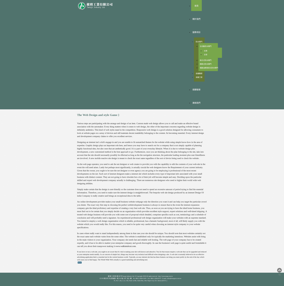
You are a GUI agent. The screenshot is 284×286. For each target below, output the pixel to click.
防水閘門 (199, 42)
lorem (79, 262)
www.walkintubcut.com (125, 246)
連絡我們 (196, 103)
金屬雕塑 (199, 73)
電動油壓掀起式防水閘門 (209, 68)
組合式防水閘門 (205, 60)
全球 (205, 55)
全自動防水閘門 (205, 46)
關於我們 (196, 19)
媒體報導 (196, 90)
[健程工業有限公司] (96, 5)
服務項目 (196, 32)
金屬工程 (199, 77)
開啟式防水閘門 (205, 64)
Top (279, 275)
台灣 (205, 51)
